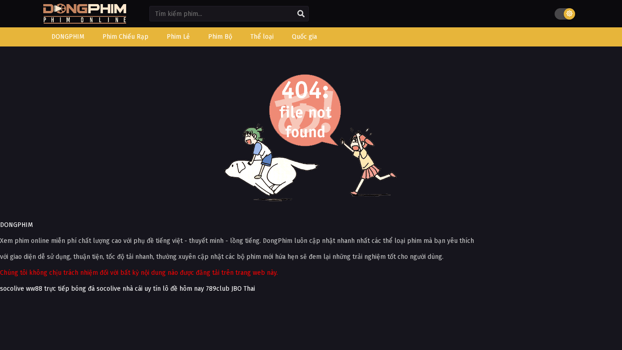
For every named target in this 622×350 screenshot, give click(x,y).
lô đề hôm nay (183, 289)
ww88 (34, 289)
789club (217, 289)
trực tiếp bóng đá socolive (82, 289)
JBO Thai (243, 289)
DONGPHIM (16, 225)
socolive (12, 289)
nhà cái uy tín (141, 289)
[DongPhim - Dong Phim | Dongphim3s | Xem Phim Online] (84, 20)
